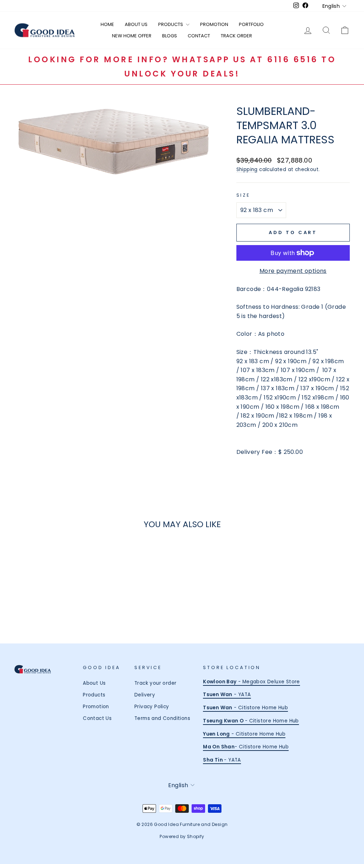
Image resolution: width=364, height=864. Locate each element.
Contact (199, 35)
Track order (236, 35)
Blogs (169, 35)
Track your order (155, 683)
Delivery (144, 694)
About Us (136, 24)
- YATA (227, 694)
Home (107, 24)
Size (243, 195)
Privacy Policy (151, 706)
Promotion (214, 24)
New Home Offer (131, 35)
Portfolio (251, 24)
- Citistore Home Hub (245, 707)
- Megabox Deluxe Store (251, 681)
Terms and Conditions (162, 718)
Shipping (247, 169)
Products (171, 24)
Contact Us (97, 718)
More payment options (293, 271)
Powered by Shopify (182, 836)
